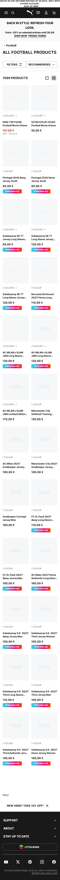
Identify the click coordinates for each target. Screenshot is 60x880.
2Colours (8, 115)
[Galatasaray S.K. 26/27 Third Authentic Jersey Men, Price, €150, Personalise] (16, 739)
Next (6, 795)
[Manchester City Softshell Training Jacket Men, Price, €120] (44, 397)
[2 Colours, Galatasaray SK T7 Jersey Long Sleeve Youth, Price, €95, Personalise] (16, 225)
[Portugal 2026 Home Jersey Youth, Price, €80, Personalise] (44, 166)
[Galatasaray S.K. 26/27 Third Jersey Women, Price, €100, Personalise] (44, 622)
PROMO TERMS (37, 35)
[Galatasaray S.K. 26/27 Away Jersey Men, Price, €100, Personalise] (16, 622)
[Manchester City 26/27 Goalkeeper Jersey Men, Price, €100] (44, 450)
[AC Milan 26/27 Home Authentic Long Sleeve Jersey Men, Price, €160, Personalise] (44, 564)
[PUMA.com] (30, 12)
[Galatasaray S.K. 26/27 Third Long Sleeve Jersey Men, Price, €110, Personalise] (16, 680)
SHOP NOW (20, 35)
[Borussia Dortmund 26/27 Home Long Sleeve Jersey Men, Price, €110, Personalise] (44, 283)
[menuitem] (6, 862)
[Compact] (47, 78)
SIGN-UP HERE (31, 6)
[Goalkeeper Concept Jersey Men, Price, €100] (16, 503)
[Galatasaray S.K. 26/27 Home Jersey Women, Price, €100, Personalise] (44, 739)
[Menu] (6, 12)
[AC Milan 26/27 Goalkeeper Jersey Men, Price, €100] (16, 450)
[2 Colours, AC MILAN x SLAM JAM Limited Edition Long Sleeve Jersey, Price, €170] (16, 397)
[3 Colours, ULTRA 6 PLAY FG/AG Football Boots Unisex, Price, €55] (44, 108)
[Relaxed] (53, 78)
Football (11, 45)
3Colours (37, 115)
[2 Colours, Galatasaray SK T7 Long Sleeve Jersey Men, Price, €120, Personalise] (44, 225)
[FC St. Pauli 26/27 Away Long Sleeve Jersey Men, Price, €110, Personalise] (44, 505)
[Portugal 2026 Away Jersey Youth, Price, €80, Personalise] (16, 166)
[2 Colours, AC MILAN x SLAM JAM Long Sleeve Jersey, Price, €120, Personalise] (16, 341)
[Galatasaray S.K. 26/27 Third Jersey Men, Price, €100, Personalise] (44, 680)
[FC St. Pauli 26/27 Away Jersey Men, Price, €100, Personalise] (16, 564)
